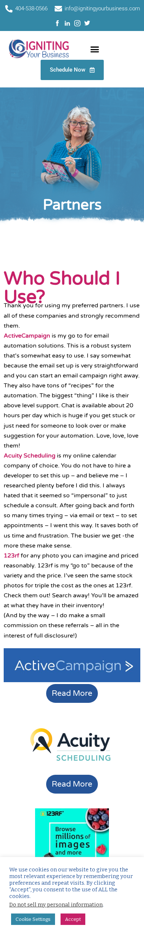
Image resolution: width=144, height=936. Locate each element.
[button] (95, 49)
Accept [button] (73, 919)
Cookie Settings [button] (33, 919)
